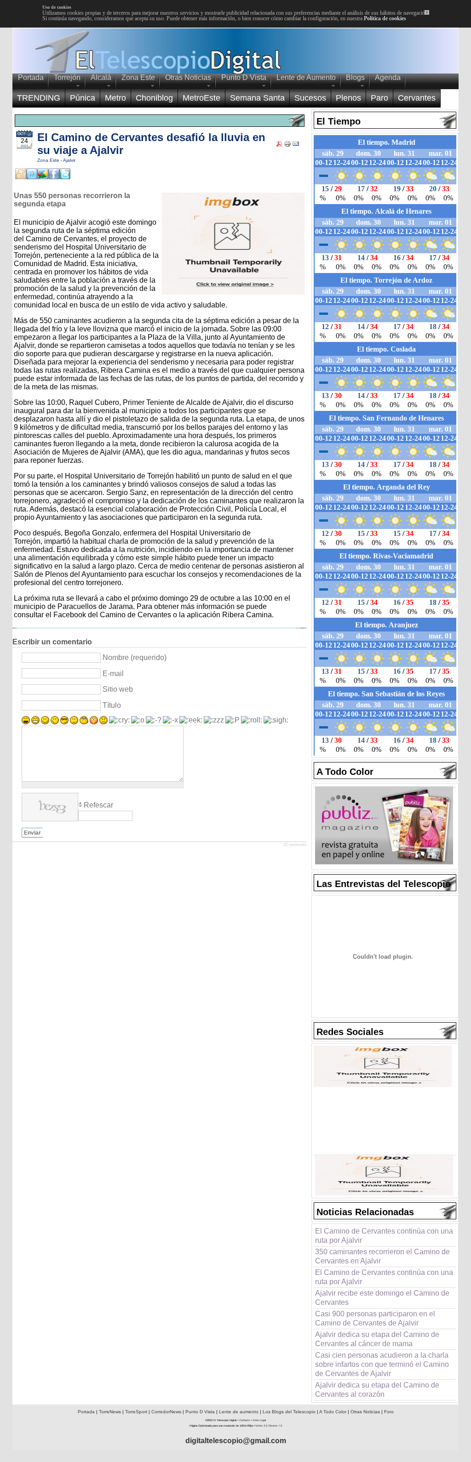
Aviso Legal (259, 1420)
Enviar (32, 833)
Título (112, 705)
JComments (295, 844)
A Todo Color (332, 1411)
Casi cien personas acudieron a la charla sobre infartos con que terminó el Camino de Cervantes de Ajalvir (382, 1364)
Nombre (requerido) (135, 657)
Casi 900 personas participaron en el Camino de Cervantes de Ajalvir (375, 1318)
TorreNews (110, 1411)
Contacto (244, 1420)
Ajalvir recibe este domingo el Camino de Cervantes (382, 1297)
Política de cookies (385, 18)
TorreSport (136, 1411)
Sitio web (118, 689)
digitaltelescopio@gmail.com (235, 1441)
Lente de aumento (238, 1411)
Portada (86, 1411)
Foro (389, 1411)
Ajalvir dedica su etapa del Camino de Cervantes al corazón (377, 1389)
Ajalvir (69, 160)
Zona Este (49, 160)
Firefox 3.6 (260, 1425)
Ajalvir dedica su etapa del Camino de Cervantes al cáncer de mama (377, 1339)
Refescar (98, 805)
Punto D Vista (200, 1411)
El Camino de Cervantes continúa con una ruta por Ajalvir (384, 1235)
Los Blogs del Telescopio (289, 1411)
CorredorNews (166, 1411)
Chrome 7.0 (275, 1425)
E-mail (113, 673)
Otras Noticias (365, 1411)
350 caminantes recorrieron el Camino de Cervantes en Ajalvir (382, 1256)
